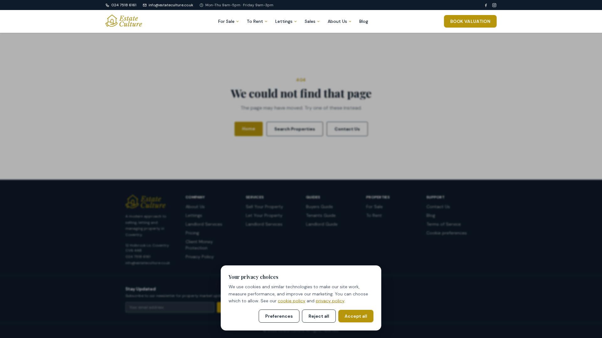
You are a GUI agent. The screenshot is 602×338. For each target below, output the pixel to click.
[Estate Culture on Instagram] (494, 5)
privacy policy (330, 301)
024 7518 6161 (123, 5)
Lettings (284, 21)
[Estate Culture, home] (123, 21)
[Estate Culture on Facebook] (485, 5)
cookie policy (291, 301)
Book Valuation (470, 21)
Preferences (279, 316)
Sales (310, 21)
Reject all (319, 316)
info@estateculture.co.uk (171, 5)
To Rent (255, 21)
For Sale (226, 21)
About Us (337, 21)
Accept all (356, 316)
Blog (363, 21)
